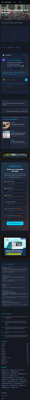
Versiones (14, 351)
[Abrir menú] (15, 2)
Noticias (4, 15)
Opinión (14, 354)
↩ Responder (21, 67)
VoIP (14, 347)
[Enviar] (26, 80)
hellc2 (18, 18)
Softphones (6, 387)
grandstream (19, 383)
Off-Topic (14, 364)
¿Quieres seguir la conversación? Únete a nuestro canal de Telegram (14, 73)
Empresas (20, 377)
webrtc (23, 379)
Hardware (14, 379)
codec (14, 387)
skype (13, 373)
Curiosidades (10, 47)
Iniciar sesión (20, 84)
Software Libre (14, 362)
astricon (22, 385)
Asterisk (14, 348)
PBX (4, 381)
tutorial (5, 379)
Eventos (14, 350)
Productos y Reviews (14, 357)
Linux (4, 375)
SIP (21, 369)
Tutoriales (14, 356)
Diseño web (22, 373)
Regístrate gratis (13, 84)
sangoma (14, 385)
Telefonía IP (14, 360)
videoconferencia (7, 383)
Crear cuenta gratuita (14, 223)
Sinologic (14, 343)
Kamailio (5, 373)
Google (23, 381)
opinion (5, 385)
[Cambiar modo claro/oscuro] (26, 2)
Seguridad (14, 353)
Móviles (18, 47)
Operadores (14, 359)
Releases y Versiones (8, 377)
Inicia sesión (18, 227)
